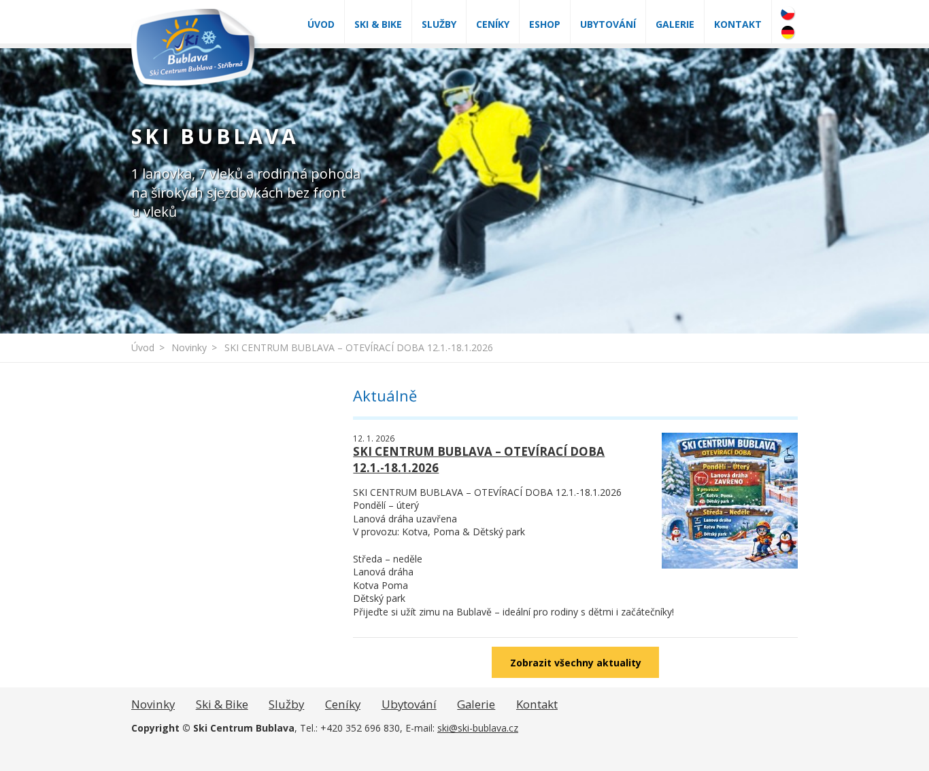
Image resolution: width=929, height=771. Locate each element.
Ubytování (608, 24)
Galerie (675, 24)
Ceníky (492, 24)
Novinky (189, 347)
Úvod (321, 24)
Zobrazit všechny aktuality (575, 662)
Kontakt (738, 24)
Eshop (544, 24)
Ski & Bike (378, 24)
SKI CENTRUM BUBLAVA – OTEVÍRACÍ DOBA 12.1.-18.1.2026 (358, 347)
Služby (439, 24)
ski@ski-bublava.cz (477, 727)
